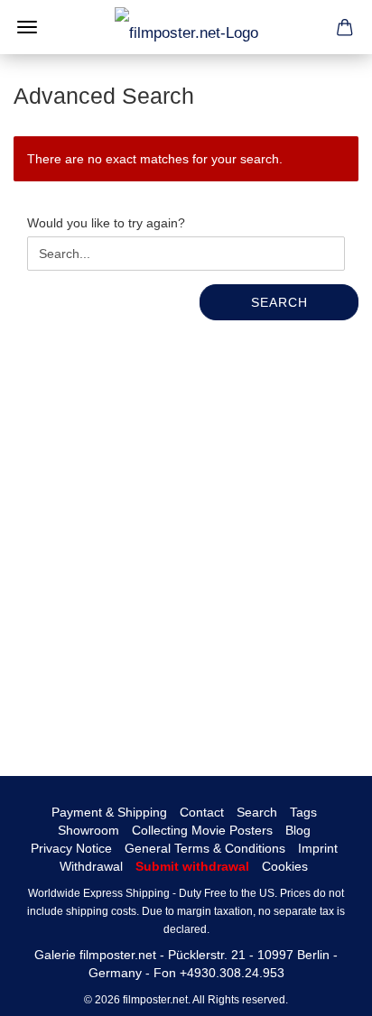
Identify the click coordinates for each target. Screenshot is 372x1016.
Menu (27, 27)
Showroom (88, 830)
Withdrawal (91, 866)
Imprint (318, 848)
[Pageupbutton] (322, 988)
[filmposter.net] (186, 27)
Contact (202, 812)
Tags (303, 812)
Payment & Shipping (109, 812)
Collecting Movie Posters (202, 830)
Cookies (285, 866)
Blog (298, 830)
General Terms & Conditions (205, 848)
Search (279, 302)
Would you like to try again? (106, 223)
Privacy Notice (71, 848)
